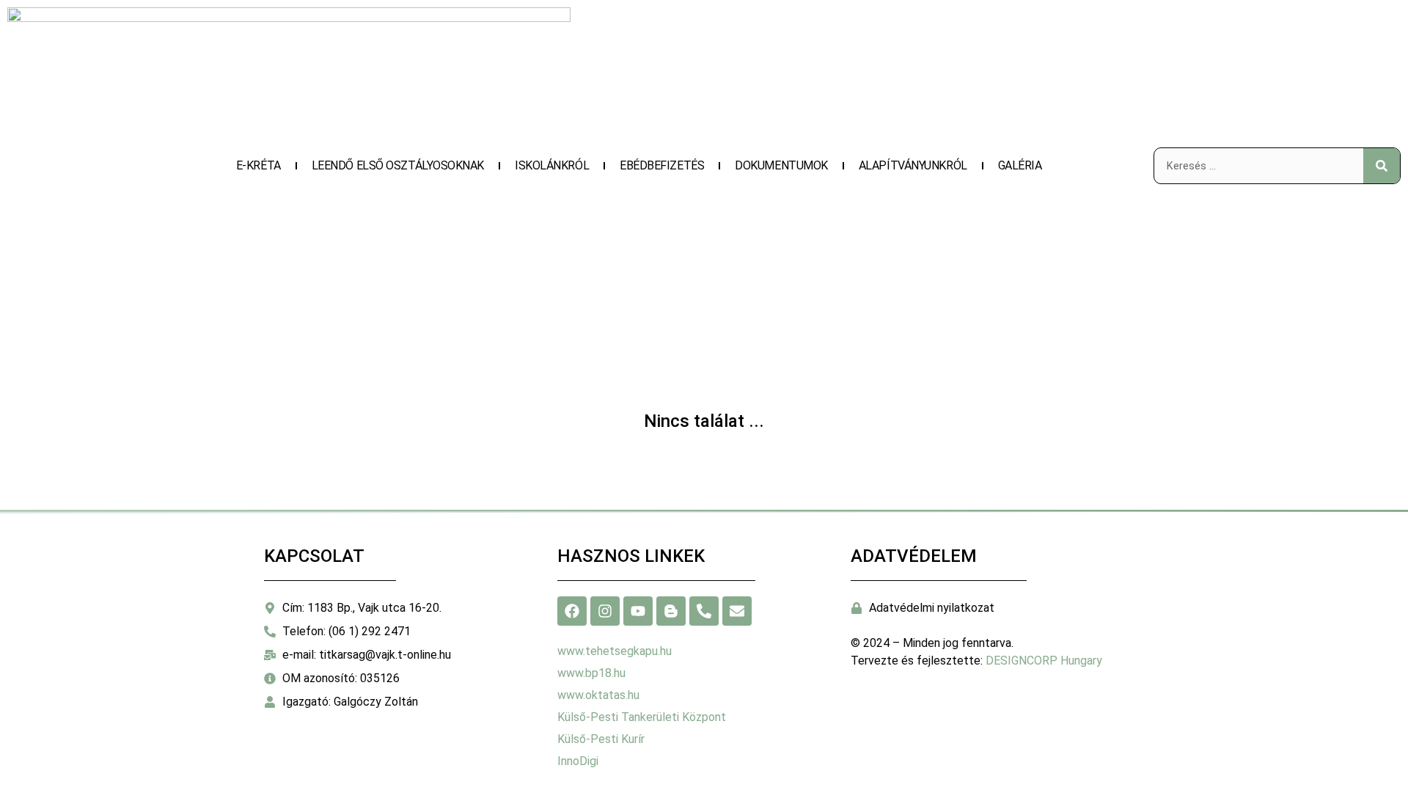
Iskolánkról (552, 165)
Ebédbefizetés (662, 165)
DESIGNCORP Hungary (1044, 661)
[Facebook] (572, 611)
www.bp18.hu (591, 673)
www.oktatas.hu (598, 695)
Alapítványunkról (913, 165)
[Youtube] (638, 611)
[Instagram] (605, 611)
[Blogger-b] (671, 611)
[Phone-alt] (704, 611)
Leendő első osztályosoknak (398, 165)
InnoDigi (577, 761)
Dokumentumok (781, 165)
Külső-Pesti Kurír (601, 739)
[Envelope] (737, 611)
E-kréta (258, 165)
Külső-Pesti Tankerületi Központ (641, 717)
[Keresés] (1381, 165)
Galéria (1020, 165)
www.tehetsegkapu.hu (614, 651)
